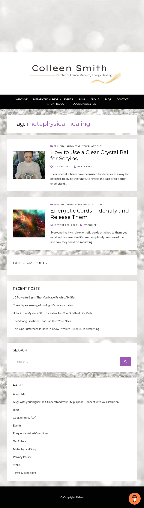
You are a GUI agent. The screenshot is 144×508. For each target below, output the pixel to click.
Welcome (22, 99)
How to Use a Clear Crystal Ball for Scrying (90, 155)
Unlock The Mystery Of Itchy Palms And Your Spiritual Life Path (52, 313)
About (95, 99)
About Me (19, 394)
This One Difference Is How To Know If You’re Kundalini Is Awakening (56, 328)
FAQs (108, 99)
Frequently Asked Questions (30, 433)
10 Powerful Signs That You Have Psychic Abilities (44, 297)
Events (68, 99)
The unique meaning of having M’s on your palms (43, 305)
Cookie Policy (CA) (85, 103)
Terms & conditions (25, 472)
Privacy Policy (22, 457)
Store (16, 464)
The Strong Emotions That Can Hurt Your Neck (42, 321)
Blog (82, 99)
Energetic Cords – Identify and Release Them (89, 213)
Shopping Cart (57, 103)
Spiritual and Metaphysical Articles (78, 146)
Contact (123, 99)
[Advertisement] (72, 26)
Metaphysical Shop (45, 99)
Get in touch (20, 441)
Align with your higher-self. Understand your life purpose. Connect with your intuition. (66, 402)
